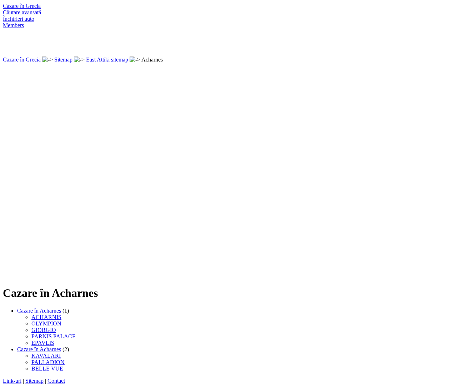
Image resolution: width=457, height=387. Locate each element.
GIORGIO (43, 330)
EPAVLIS (42, 343)
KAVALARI (46, 356)
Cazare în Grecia (22, 6)
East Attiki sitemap (107, 60)
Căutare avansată (22, 12)
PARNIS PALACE (53, 336)
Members (13, 25)
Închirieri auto (18, 19)
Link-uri (12, 381)
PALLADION (48, 362)
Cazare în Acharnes (39, 311)
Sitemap (63, 60)
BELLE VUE (47, 369)
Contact (56, 381)
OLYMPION (46, 323)
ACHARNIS (46, 317)
